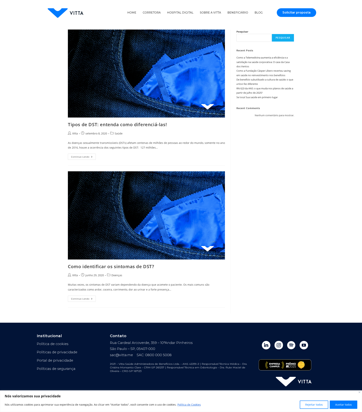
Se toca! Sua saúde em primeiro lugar (257, 97)
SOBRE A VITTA (210, 12)
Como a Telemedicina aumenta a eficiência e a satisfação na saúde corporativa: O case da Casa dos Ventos (263, 62)
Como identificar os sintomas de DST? (111, 266)
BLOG (259, 12)
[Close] (359, 392)
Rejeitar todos (314, 404)
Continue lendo (83, 156)
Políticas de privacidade (57, 352)
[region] (181, 401)
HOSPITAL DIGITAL (180, 12)
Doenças (116, 275)
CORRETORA (152, 12)
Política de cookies (52, 344)
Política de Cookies (189, 404)
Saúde (119, 133)
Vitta (75, 133)
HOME (131, 12)
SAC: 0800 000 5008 (154, 355)
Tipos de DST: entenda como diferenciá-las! (117, 124)
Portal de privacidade (55, 360)
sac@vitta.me (121, 355)
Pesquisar (242, 31)
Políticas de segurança (56, 369)
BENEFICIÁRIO (237, 12)
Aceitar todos (343, 404)
